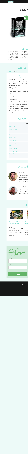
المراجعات (21, 284)
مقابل (16, 284)
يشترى (17, 274)
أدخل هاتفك (10, 264)
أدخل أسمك (10, 257)
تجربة (26, 284)
